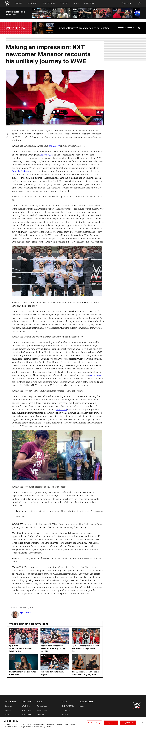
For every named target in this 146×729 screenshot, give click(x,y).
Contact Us (66, 710)
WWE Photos (26, 714)
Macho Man (61, 409)
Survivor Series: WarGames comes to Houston (83, 27)
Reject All (111, 723)
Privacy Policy (42, 710)
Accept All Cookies (128, 723)
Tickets (64, 3)
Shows (18, 3)
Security (65, 714)
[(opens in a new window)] (43, 28)
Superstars (49, 3)
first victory (54, 145)
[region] (73, 723)
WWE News (26, 706)
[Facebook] (7, 130)
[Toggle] (7, 136)
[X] (7, 133)
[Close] (142, 722)
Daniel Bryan (95, 375)
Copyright (40, 714)
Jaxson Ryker (46, 154)
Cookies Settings (94, 723)
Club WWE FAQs (68, 706)
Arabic (82, 706)
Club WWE (89, 3)
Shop (76, 3)
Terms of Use (42, 706)
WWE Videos (26, 710)
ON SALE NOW (15, 28)
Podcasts (32, 3)
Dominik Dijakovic (21, 171)
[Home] (7, 3)
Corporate (8, 706)
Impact (7, 714)
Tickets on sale (125, 28)
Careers (8, 710)
